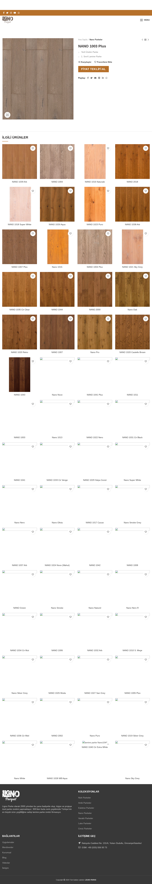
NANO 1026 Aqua (57, 224)
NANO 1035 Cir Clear (20, 309)
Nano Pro (94, 352)
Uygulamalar (8, 842)
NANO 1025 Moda (57, 693)
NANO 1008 (132, 565)
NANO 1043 (19, 395)
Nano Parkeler (96, 39)
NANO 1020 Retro (19, 352)
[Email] (95, 78)
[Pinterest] (99, 78)
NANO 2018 (132, 182)
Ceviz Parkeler (85, 828)
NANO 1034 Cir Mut (19, 650)
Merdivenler (7, 847)
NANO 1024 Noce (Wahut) (57, 565)
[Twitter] (7, 13)
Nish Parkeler (84, 797)
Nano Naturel (95, 608)
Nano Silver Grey (20, 693)
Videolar (6, 863)
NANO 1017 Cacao (95, 522)
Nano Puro (95, 735)
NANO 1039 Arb (19, 182)
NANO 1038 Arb (132, 224)
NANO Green (19, 608)
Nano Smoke (57, 608)
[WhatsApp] (18, 13)
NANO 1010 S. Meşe (132, 650)
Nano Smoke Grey (132, 522)
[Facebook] (3, 13)
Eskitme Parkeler (86, 808)
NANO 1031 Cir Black (132, 437)
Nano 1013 (57, 437)
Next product (148, 39)
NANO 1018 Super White (19, 224)
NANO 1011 (132, 395)
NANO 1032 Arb (94, 650)
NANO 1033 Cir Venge (57, 480)
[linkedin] (103, 78)
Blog (4, 857)
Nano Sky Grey (132, 778)
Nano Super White (132, 480)
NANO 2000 (94, 309)
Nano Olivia (57, 522)
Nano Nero (19, 522)
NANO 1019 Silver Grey (132, 735)
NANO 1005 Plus (132, 693)
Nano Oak (132, 309)
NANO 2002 (57, 735)
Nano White (19, 778)
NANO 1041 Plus (95, 395)
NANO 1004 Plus (95, 267)
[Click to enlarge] (7, 115)
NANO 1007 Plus (19, 267)
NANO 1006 (57, 650)
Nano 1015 (57, 267)
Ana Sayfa (82, 39)
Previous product (142, 39)
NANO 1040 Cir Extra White (95, 747)
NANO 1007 (57, 352)
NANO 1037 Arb (19, 565)
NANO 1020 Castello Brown (132, 352)
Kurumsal (6, 852)
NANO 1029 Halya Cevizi (95, 480)
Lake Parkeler (84, 823)
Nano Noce (57, 395)
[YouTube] (15, 13)
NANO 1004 (57, 182)
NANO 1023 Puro (95, 224)
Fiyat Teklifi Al (93, 69)
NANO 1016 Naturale (95, 182)
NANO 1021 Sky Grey (132, 267)
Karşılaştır (86, 62)
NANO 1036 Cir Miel (19, 735)
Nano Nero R (132, 608)
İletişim (5, 868)
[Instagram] (11, 13)
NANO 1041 (19, 480)
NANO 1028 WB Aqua (57, 778)
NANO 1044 (57, 309)
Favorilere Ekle (104, 62)
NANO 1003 (19, 437)
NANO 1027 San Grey (94, 693)
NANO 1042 (94, 565)
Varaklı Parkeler (85, 818)
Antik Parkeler (84, 803)
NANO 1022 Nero (95, 437)
